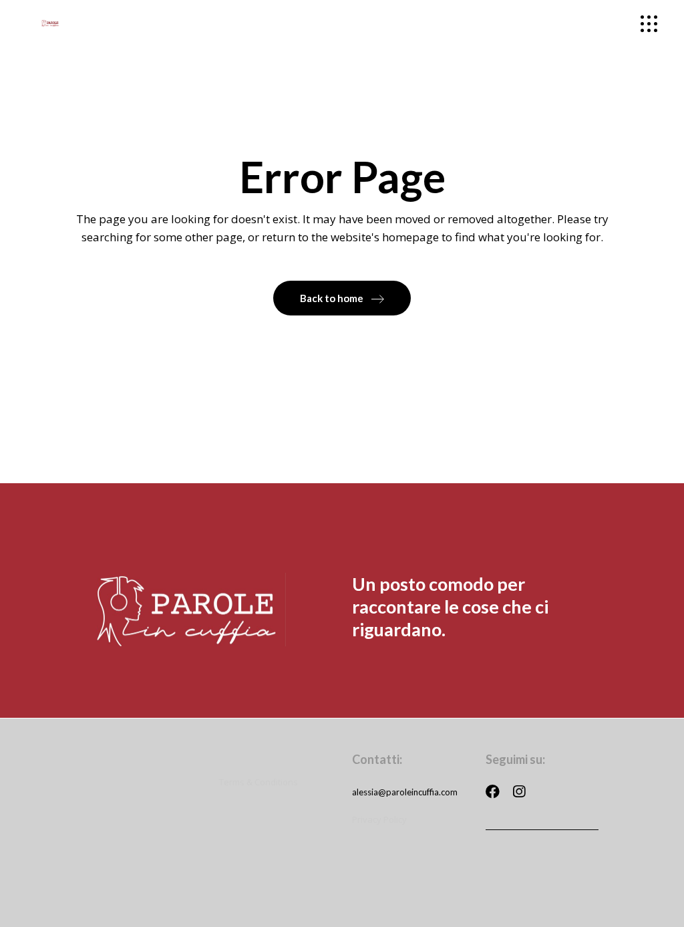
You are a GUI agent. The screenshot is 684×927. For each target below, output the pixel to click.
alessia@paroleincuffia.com (405, 792)
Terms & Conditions (258, 782)
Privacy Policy (379, 819)
